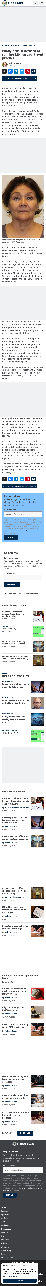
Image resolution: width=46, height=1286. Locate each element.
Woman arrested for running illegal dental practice (15, 685)
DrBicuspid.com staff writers (17, 807)
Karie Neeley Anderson (14, 897)
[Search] (35, 3)
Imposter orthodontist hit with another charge (15, 927)
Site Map (39, 1274)
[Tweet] (22, 71)
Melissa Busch (15, 63)
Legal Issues (28, 45)
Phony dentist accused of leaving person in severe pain (14, 719)
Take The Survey (9, 629)
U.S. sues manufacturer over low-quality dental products (15, 1115)
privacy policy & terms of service (26, 531)
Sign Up (11, 537)
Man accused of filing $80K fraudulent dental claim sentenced (15, 1079)
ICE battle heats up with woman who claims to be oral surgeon (14, 910)
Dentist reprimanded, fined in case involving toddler (15, 1096)
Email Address (10, 510)
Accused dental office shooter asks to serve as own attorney (15, 657)
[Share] (10, 71)
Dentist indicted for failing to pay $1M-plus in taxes (15, 1025)
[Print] (4, 71)
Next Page (25, 1133)
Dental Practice (10, 45)
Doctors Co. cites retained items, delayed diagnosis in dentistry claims (14, 614)
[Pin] (27, 71)
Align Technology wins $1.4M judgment (13, 1008)
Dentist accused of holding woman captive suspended (13, 642)
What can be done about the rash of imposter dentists (15, 701)
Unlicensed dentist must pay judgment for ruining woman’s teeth (14, 991)
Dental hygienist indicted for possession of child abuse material (14, 820)
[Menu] (41, 3)
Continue (12, 584)
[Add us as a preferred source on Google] (33, 71)
